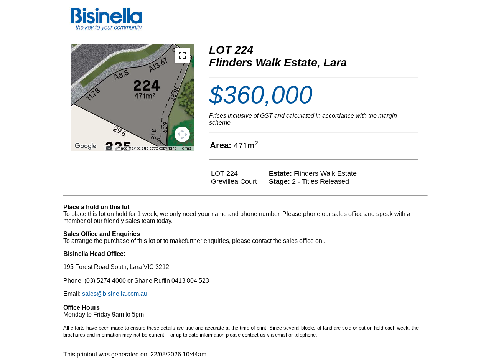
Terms (185, 148)
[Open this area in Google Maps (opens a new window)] (85, 146)
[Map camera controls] (182, 134)
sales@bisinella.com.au (114, 293)
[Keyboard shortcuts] (109, 148)
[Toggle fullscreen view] (182, 55)
